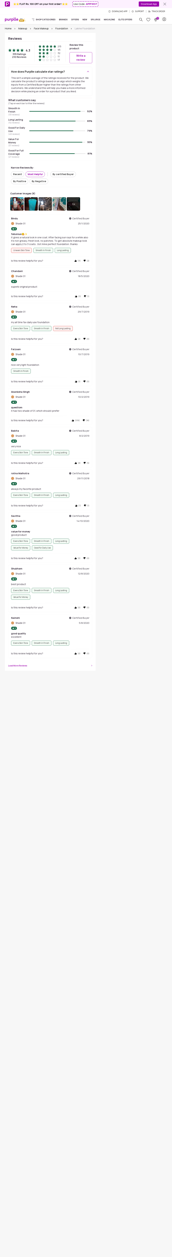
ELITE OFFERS (125, 19)
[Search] (141, 20)
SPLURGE (95, 19)
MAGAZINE (109, 19)
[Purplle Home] (11, 19)
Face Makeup (41, 28)
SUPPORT (139, 11)
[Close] (164, 4)
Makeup (22, 28)
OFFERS (75, 19)
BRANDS (63, 19)
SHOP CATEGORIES (45, 19)
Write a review (80, 58)
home (8, 28)
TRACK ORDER (158, 11)
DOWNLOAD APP (119, 11)
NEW (84, 19)
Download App (149, 4)
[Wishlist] (148, 20)
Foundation (61, 28)
